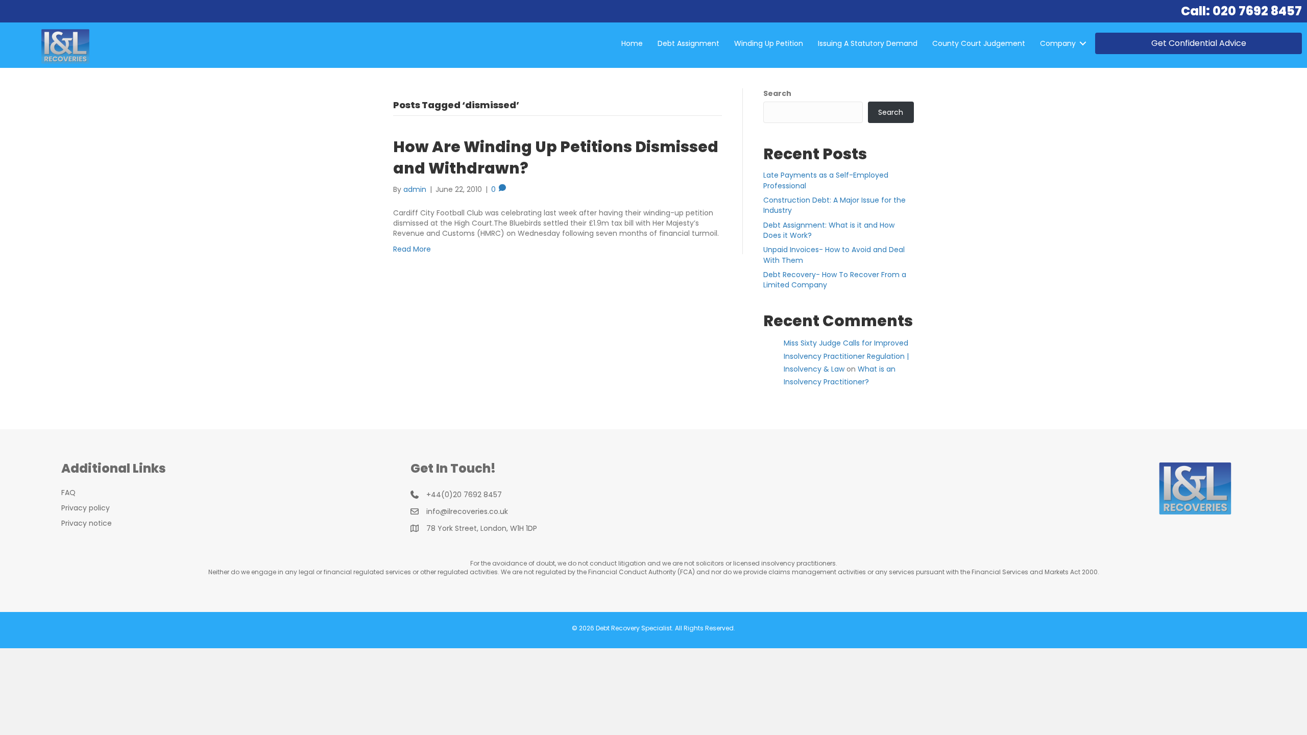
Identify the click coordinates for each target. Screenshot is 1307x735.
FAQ (68, 492)
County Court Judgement (978, 43)
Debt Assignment (688, 43)
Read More (412, 249)
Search (777, 93)
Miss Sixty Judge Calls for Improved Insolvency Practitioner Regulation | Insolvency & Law (846, 356)
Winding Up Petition (768, 43)
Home (632, 43)
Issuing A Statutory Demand (867, 43)
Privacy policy (85, 508)
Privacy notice (86, 523)
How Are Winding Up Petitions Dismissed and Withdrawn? (555, 157)
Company (1058, 43)
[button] (1083, 43)
